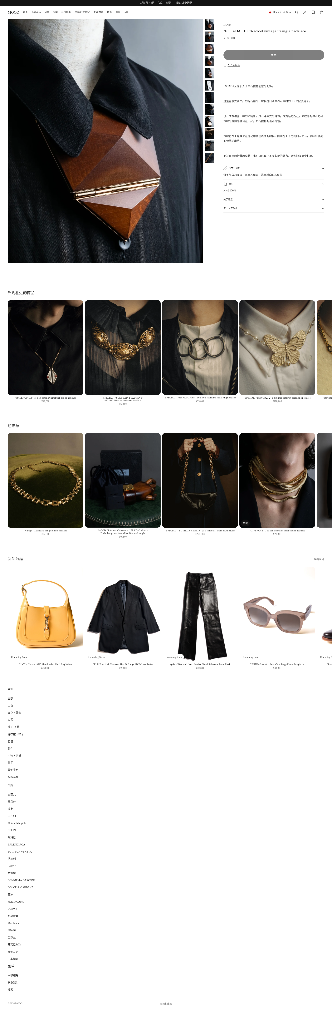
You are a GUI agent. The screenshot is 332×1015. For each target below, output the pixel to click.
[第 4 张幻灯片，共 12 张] (209, 61)
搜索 (10, 989)
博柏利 (12, 858)
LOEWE (12, 908)
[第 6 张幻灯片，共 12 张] (209, 85)
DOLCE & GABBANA (20, 887)
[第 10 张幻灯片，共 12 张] (209, 133)
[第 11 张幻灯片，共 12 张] (209, 145)
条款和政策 (166, 1004)
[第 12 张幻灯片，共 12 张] (209, 158)
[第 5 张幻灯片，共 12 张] (209, 73)
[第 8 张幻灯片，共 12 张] (209, 109)
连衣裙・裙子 (16, 734)
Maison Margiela (17, 823)
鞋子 (10, 762)
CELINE (12, 830)
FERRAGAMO (16, 901)
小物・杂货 (14, 755)
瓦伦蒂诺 (13, 951)
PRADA (12, 930)
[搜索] (296, 12)
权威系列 (13, 777)
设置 (10, 719)
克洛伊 (12, 873)
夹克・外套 (14, 712)
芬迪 (10, 894)
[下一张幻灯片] (320, 272)
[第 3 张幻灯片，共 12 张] (209, 49)
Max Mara (13, 923)
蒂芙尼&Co (14, 944)
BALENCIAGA (16, 844)
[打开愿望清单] (313, 12)
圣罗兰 (12, 937)
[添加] (77, 388)
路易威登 (13, 915)
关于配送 (228, 199)
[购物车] (321, 12)
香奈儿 (12, 794)
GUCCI (12, 816)
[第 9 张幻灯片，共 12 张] (209, 121)
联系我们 (13, 982)
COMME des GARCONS (21, 880)
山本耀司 (13, 958)
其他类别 (13, 769)
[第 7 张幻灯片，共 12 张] (209, 97)
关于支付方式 (230, 208)
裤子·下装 (13, 727)
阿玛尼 (12, 837)
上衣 (10, 705)
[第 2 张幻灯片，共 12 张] (209, 37)
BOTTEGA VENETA (20, 851)
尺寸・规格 (234, 168)
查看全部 (319, 559)
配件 (10, 748)
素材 (231, 184)
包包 (10, 741)
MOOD (18, 1003)
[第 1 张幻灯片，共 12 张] (209, 24)
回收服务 (13, 975)
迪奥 (10, 808)
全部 (10, 698)
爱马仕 (12, 801)
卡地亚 (12, 866)
